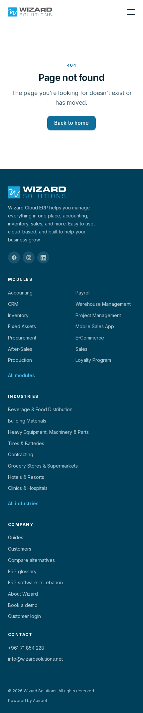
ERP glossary (22, 571)
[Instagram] (29, 257)
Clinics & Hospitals (28, 488)
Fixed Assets (22, 326)
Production (20, 360)
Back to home (71, 123)
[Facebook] (14, 257)
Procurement (22, 337)
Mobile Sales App (94, 326)
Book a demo (23, 605)
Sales (81, 349)
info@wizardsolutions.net (35, 659)
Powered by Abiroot (27, 700)
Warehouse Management (103, 304)
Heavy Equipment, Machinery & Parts (48, 432)
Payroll (82, 292)
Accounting (20, 292)
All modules (21, 375)
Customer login (24, 616)
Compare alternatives (31, 560)
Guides (15, 537)
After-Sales (20, 349)
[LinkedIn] (43, 257)
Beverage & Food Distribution (40, 409)
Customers (19, 549)
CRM (13, 304)
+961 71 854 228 (26, 648)
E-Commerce (89, 337)
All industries (23, 503)
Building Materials (27, 421)
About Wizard (23, 594)
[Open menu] (131, 12)
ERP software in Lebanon (35, 582)
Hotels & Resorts (26, 477)
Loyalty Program (93, 360)
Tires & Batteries (26, 443)
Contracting (20, 454)
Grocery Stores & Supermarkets (43, 466)
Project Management (98, 315)
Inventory (18, 315)
